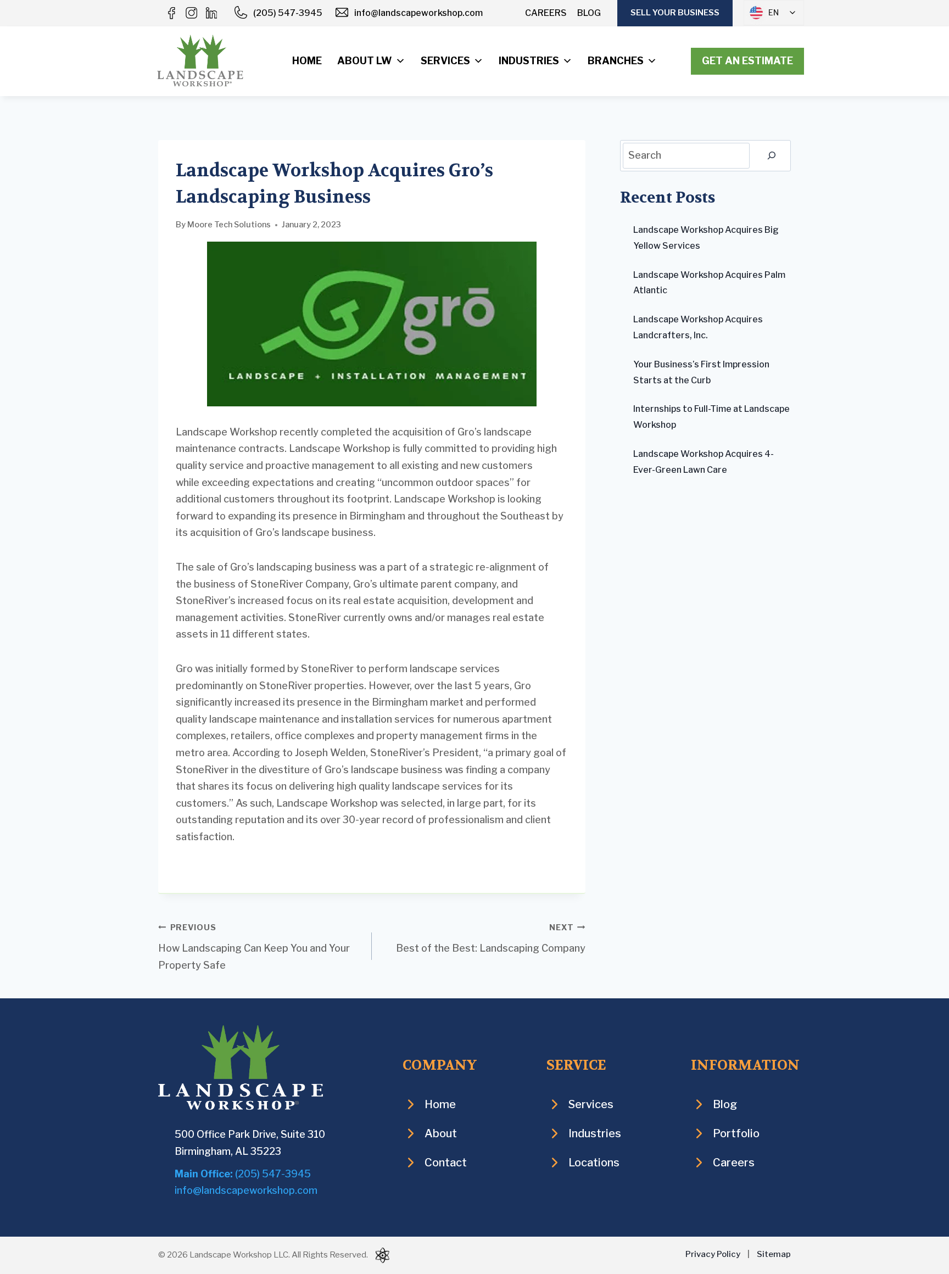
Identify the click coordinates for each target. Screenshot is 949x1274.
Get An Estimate (747, 60)
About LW (364, 60)
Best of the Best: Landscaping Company (490, 938)
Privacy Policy (712, 1254)
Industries (529, 60)
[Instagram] (191, 13)
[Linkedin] (211, 13)
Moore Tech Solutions (229, 225)
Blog (589, 13)
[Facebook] (171, 13)
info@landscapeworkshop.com (418, 13)
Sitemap (774, 1254)
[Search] (771, 156)
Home (307, 60)
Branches (616, 60)
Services (445, 60)
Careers (546, 13)
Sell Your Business (674, 13)
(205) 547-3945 (287, 13)
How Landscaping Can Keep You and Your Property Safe (254, 947)
